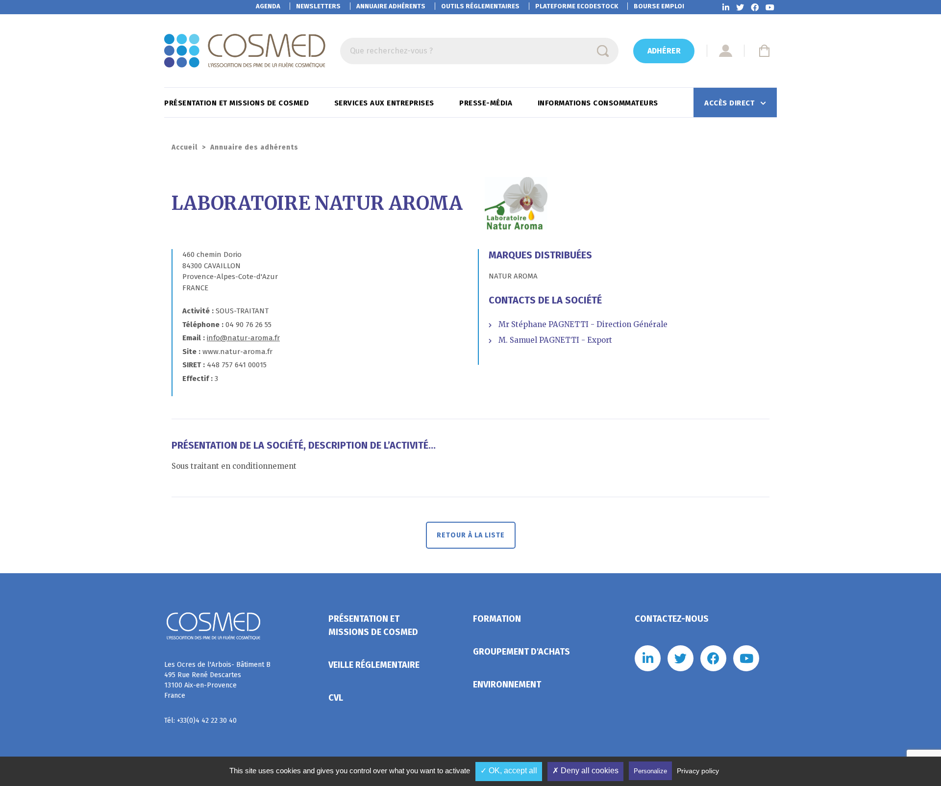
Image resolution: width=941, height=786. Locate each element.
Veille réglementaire (374, 664)
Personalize (650, 771)
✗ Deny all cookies (585, 770)
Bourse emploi (659, 6)
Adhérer (664, 50)
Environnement (507, 684)
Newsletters (318, 6)
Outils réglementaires (480, 6)
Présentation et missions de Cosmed (237, 103)
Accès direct (730, 103)
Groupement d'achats (521, 651)
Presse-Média (487, 103)
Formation (497, 618)
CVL (335, 697)
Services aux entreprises (385, 103)
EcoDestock (576, 6)
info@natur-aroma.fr (243, 337)
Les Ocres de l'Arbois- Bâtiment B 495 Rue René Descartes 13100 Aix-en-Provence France (217, 680)
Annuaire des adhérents (254, 147)
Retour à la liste (471, 535)
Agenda (268, 6)
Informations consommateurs (599, 103)
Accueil (185, 147)
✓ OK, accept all (508, 770)
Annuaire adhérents (390, 6)
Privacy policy (698, 771)
